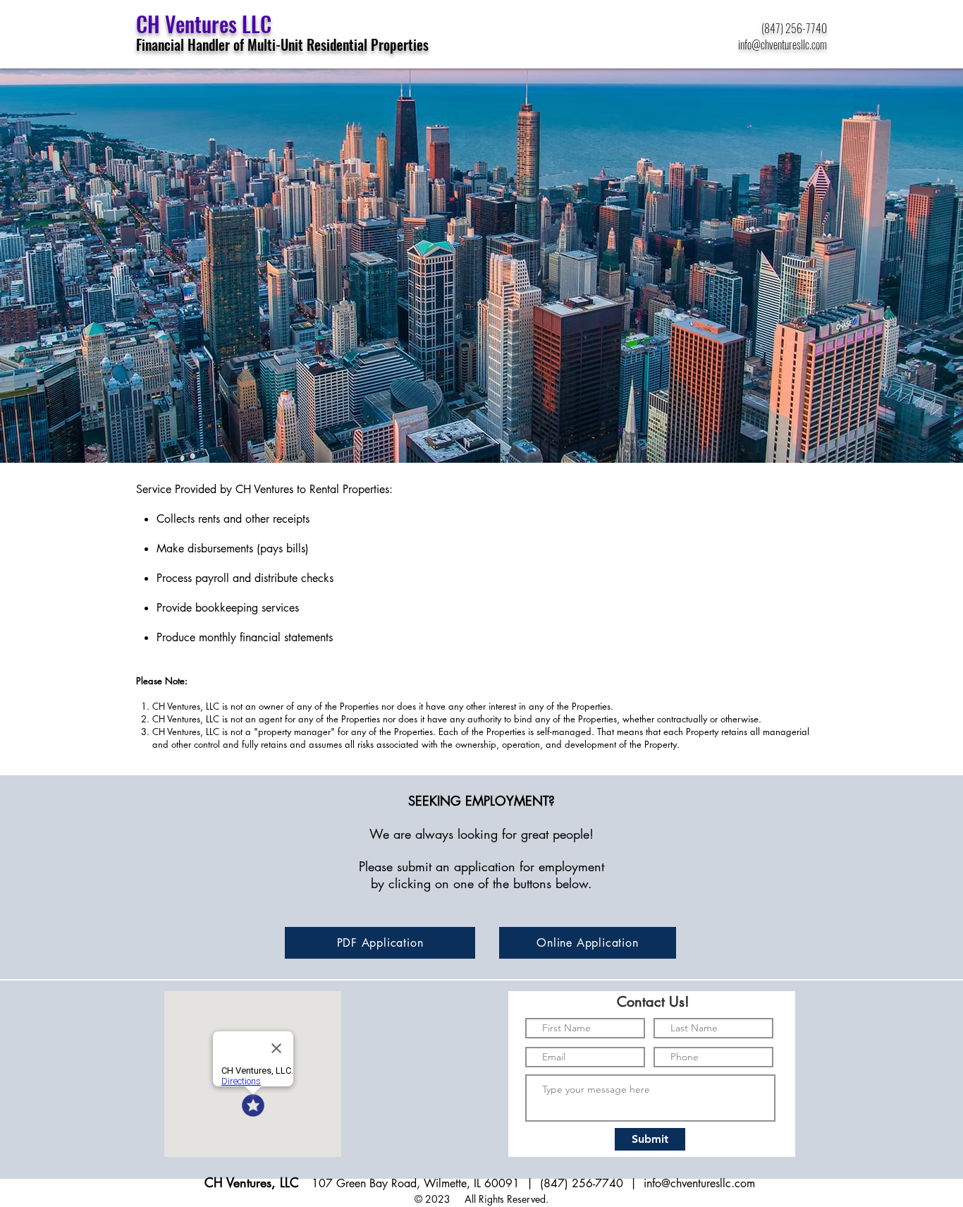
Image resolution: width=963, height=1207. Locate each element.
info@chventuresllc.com (701, 1183)
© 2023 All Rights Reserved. (481, 1199)
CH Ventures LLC (203, 24)
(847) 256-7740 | (592, 1183)
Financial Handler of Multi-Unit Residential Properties (282, 44)
